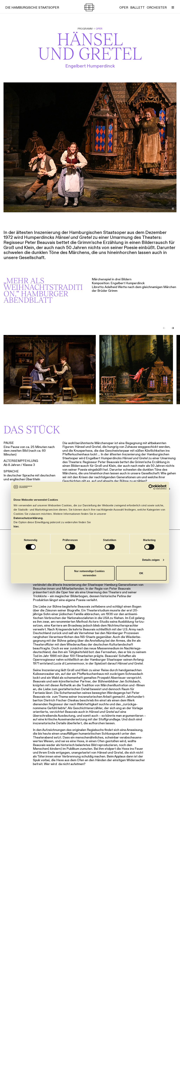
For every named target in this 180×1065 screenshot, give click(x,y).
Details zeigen (151, 559)
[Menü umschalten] (173, 7)
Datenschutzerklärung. (28, 518)
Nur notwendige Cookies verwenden (89, 573)
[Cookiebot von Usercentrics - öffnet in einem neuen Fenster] (151, 487)
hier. (16, 526)
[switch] (70, 547)
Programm (85, 28)
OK (141, 573)
